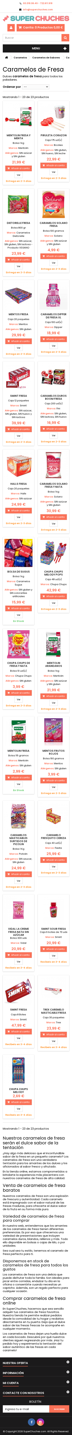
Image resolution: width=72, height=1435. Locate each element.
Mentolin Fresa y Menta (18, 136)
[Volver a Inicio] (6, 57)
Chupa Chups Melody (18, 1090)
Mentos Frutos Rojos (53, 752)
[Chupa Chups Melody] (18, 1070)
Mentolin (23, 148)
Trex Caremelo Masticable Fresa (53, 1011)
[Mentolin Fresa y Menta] (18, 117)
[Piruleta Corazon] (54, 117)
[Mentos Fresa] (18, 296)
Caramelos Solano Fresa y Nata (54, 485)
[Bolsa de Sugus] (18, 553)
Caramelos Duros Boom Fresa (53, 397)
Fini (58, 408)
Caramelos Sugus (22, 583)
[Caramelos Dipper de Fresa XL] (54, 296)
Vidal (23, 943)
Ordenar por (12, 87)
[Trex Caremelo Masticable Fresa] (54, 991)
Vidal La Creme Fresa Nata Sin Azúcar (18, 932)
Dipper (58, 327)
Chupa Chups (58, 584)
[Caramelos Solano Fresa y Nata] (54, 465)
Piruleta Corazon (54, 135)
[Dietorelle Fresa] (18, 204)
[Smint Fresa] (18, 377)
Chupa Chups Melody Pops (53, 573)
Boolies (58, 145)
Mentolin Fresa (18, 751)
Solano (58, 236)
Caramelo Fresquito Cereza (53, 836)
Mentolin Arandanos (53, 664)
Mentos (23, 324)
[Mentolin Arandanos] (54, 644)
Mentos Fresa (18, 314)
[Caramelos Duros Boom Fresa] (54, 377)
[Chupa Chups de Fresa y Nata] (18, 644)
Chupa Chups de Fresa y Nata (18, 664)
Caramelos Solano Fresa (54, 224)
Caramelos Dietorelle (21, 234)
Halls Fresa (18, 484)
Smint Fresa (18, 396)
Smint (23, 405)
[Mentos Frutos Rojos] (54, 732)
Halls (23, 493)
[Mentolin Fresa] (18, 732)
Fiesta (58, 848)
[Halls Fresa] (18, 465)
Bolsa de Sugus (18, 571)
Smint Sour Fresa (53, 929)
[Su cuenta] (11, 27)
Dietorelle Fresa (18, 223)
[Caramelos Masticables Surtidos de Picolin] (18, 816)
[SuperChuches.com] (36, 18)
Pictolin (23, 854)
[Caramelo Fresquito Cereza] (54, 816)
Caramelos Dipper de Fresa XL (53, 315)
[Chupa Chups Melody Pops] (54, 553)
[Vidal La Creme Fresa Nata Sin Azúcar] (18, 910)
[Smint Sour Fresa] (54, 910)
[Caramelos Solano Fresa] (54, 204)
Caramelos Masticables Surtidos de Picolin (18, 839)
